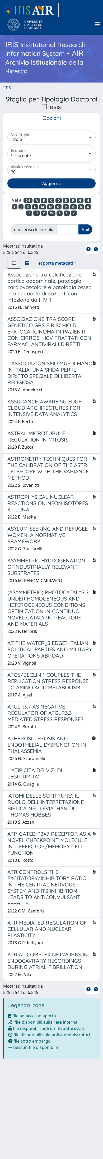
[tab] (14, 263)
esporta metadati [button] (55, 263)
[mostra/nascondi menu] (97, 24)
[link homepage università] (25, 24)
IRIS (7, 88)
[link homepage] (31, 10)
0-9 (28, 200)
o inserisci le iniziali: (33, 229)
